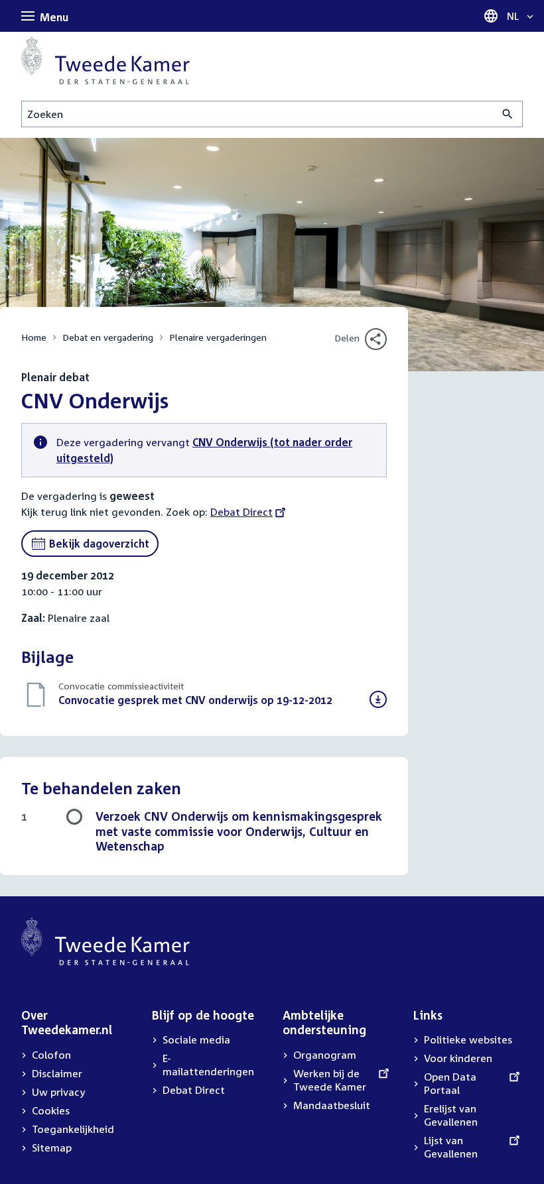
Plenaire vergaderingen (218, 337)
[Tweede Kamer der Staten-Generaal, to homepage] (105, 60)
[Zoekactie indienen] (508, 114)
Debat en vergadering (107, 337)
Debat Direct (241, 511)
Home (33, 337)
